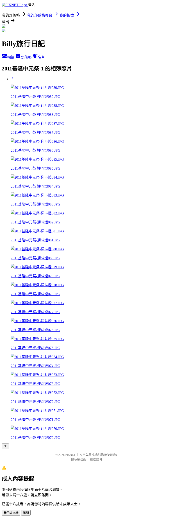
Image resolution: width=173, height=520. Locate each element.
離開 (26, 513)
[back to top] (5, 446)
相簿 (11, 57)
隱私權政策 (78, 459)
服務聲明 (96, 459)
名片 (41, 57)
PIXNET (70, 455)
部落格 (26, 57)
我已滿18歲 (11, 513)
